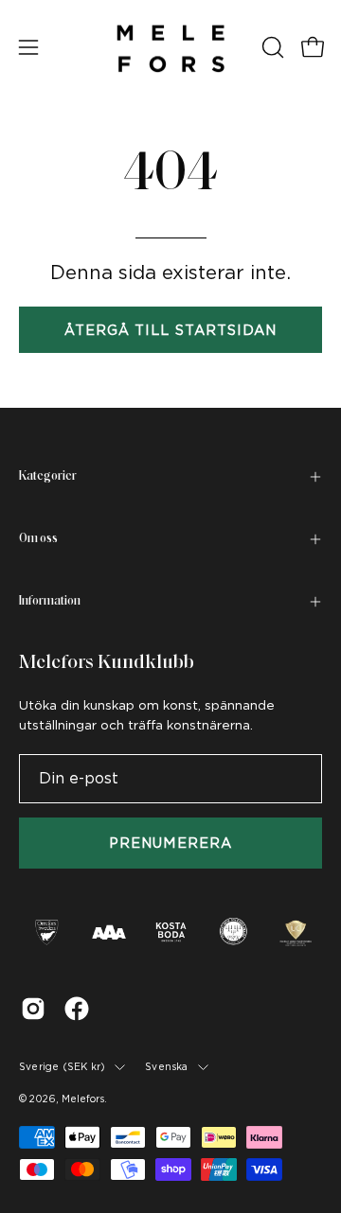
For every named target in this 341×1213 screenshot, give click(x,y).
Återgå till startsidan (171, 330)
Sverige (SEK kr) (62, 1066)
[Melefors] (170, 47)
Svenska (166, 1066)
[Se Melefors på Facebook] (77, 1008)
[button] (271, 47)
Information (50, 601)
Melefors (83, 1098)
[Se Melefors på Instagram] (33, 1008)
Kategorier (48, 476)
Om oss (38, 539)
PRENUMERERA (170, 843)
